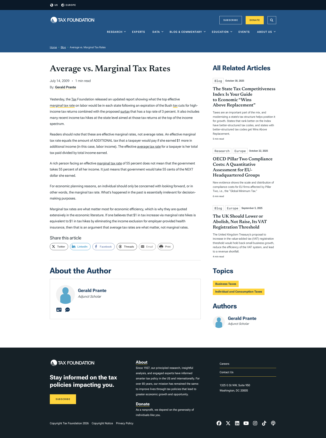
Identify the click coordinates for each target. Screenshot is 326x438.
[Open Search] (272, 20)
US (56, 5)
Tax (73, 99)
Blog (63, 47)
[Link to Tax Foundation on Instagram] (255, 423)
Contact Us (226, 372)
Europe (71, 5)
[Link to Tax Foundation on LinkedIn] (237, 423)
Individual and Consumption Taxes (238, 291)
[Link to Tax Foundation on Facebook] (219, 423)
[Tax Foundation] (72, 20)
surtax (125, 111)
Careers (224, 363)
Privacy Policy (124, 423)
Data (156, 31)
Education (220, 31)
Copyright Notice (102, 423)
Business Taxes (225, 284)
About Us (264, 31)
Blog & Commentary (186, 31)
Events (244, 31)
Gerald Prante (65, 87)
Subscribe (230, 20)
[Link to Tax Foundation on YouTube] (246, 423)
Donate (255, 20)
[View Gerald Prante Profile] (59, 310)
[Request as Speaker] (67, 310)
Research (114, 31)
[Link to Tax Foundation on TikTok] (264, 423)
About (141, 362)
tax (175, 105)
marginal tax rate (62, 105)
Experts (139, 31)
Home (53, 47)
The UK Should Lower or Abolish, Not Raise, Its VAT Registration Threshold (240, 222)
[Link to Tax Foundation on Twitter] (228, 423)
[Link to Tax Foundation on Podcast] (273, 423)
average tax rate (149, 146)
